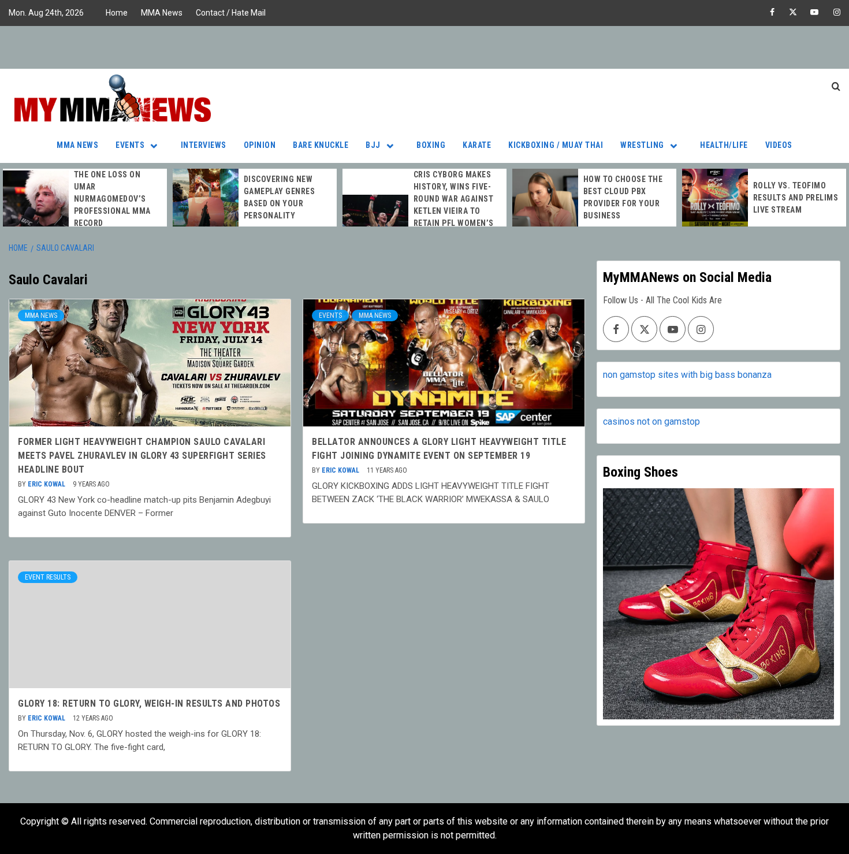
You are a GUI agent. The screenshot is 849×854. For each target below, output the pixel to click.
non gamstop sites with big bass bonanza (687, 374)
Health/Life (724, 145)
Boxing (430, 145)
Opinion (260, 145)
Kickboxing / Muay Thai (555, 145)
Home (117, 12)
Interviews (203, 145)
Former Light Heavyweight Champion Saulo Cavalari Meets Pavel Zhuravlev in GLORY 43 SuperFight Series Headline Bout (142, 455)
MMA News (162, 12)
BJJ (373, 145)
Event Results (47, 577)
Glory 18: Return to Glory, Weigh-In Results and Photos (149, 703)
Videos (778, 145)
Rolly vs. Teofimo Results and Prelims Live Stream (796, 197)
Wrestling (642, 145)
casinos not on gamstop (651, 421)
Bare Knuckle (320, 145)
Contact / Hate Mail (231, 12)
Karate (477, 145)
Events (130, 145)
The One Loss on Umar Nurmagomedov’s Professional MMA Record (112, 199)
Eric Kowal (47, 484)
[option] (85, 199)
